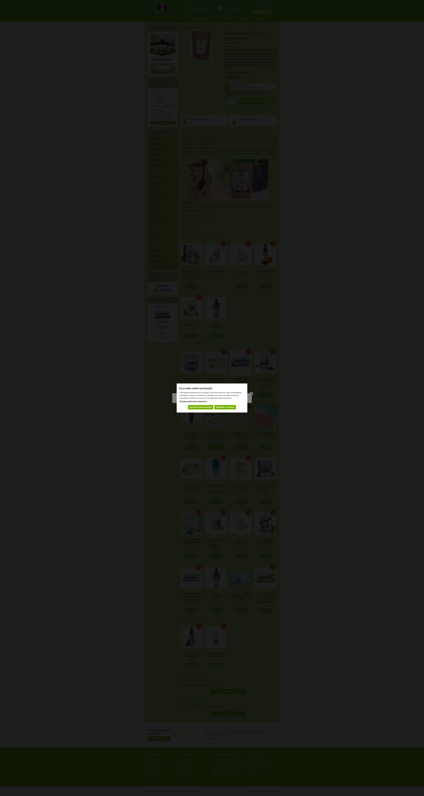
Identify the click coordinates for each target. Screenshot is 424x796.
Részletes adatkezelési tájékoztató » (193, 401)
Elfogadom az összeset (225, 407)
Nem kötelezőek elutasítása (201, 407)
